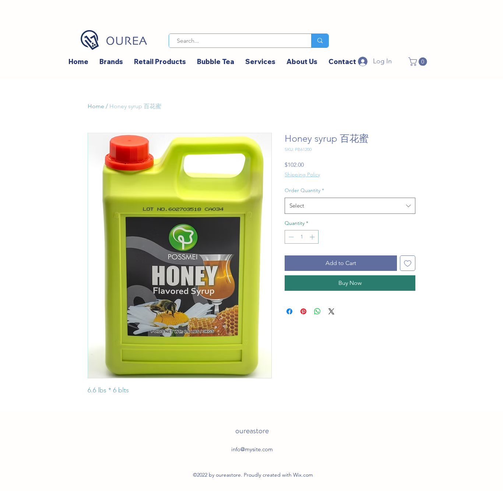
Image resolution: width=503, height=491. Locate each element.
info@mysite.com (252, 449)
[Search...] (319, 40)
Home (96, 106)
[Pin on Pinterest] (303, 311)
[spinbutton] (301, 236)
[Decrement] (290, 236)
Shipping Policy (302, 174)
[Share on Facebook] (289, 311)
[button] (418, 61)
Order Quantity (304, 190)
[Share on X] (331, 311)
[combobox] (350, 206)
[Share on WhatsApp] (317, 311)
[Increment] (312, 236)
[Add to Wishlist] (407, 263)
